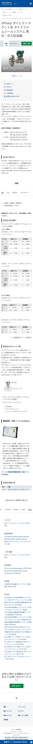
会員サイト (9, 84)
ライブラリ (21, 711)
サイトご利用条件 (16, 729)
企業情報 (6, 719)
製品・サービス (23, 9)
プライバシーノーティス (16, 731)
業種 (5, 707)
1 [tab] (14, 76)
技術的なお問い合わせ (12, 96)
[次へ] (21, 76)
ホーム (15, 9)
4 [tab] (18, 76)
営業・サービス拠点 (23, 715)
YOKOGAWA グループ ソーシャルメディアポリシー (17, 733)
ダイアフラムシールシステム (16, 523)
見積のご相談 (26, 43)
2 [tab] (15, 76)
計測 (4, 12)
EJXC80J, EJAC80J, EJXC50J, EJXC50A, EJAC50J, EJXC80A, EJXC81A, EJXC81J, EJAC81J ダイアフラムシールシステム (16, 539)
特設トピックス (8, 715)
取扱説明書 (9, 90)
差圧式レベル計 (7, 15)
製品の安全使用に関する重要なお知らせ (19, 489)
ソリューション (22, 707)
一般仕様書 (9, 93)
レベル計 (20, 12)
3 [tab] (17, 76)
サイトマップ (16, 735)
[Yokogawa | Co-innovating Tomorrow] (7, 3)
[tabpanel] (16, 60)
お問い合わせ (16, 686)
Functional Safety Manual (15, 568)
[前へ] (12, 76)
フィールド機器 (11, 12)
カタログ (8, 87)
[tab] (2, 193)
